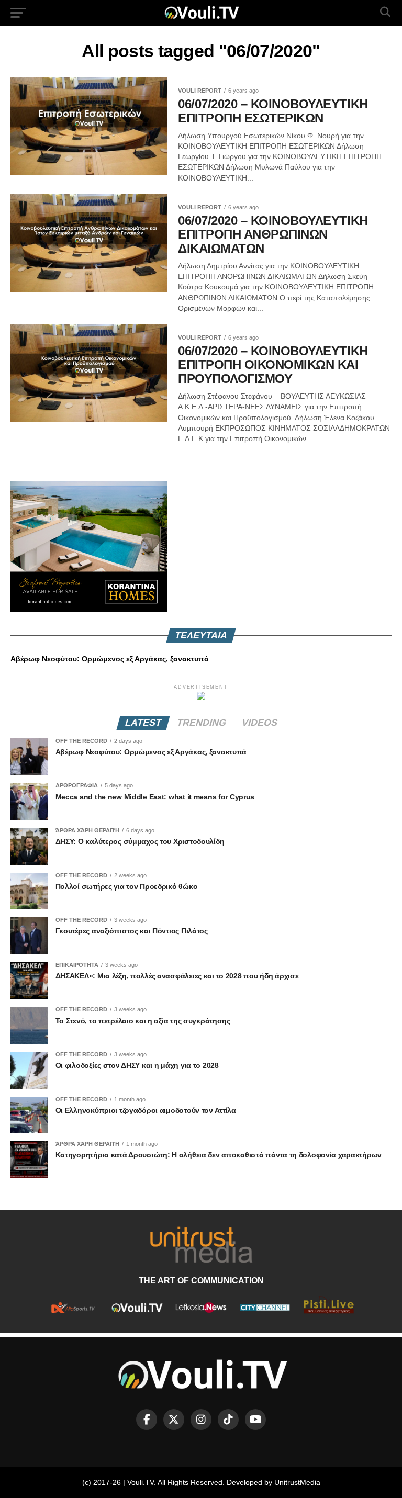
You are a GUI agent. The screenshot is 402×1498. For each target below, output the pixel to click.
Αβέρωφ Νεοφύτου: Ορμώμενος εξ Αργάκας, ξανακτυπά (109, 659)
